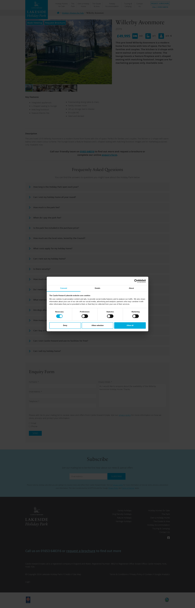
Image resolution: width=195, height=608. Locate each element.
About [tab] (131, 288)
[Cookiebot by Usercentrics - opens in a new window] (136, 281)
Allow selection (98, 325)
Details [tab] (97, 288)
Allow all (130, 325)
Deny (65, 325)
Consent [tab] (63, 288)
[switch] (85, 316)
